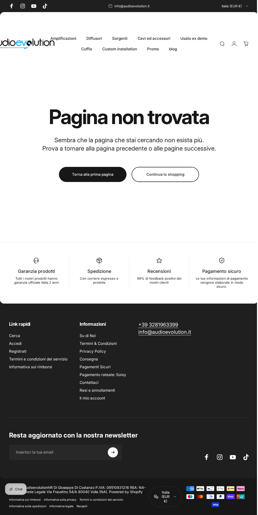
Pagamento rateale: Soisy (103, 374)
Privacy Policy (93, 351)
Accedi (15, 343)
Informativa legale (61, 506)
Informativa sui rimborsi (30, 366)
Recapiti (82, 506)
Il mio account (92, 398)
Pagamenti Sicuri (95, 366)
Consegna (89, 359)
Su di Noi (88, 335)
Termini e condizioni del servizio (38, 359)
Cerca (14, 335)
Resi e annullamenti (97, 390)
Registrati (17, 351)
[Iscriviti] (113, 452)
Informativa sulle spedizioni (27, 506)
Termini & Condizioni (98, 343)
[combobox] (235, 6)
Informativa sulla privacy (60, 499)
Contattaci (89, 382)
